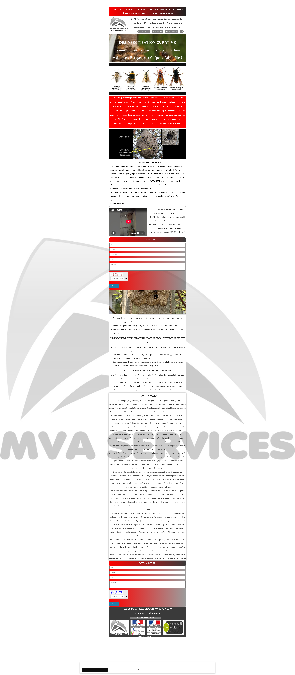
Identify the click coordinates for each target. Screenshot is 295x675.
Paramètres (141, 670)
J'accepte (94, 670)
